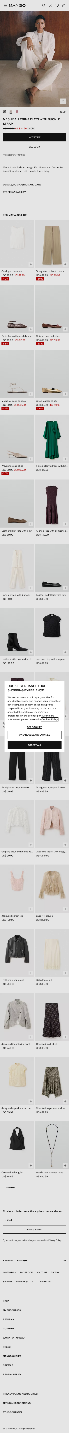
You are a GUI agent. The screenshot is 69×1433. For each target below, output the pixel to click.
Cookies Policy (49, 719)
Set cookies (34, 727)
